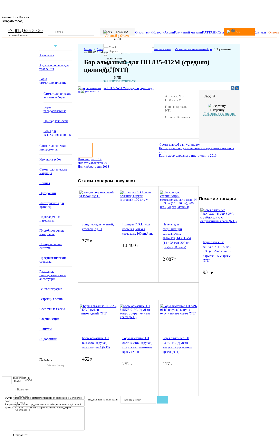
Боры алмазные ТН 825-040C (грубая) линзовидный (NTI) (96, 342)
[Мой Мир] (237, 88)
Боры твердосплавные (55, 109)
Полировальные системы (50, 246)
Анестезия (46, 55)
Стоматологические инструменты (53, 147)
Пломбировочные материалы (51, 232)
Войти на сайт (108, 65)
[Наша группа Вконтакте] (7, 380)
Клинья (44, 183)
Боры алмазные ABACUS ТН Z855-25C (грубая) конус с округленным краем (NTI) (217, 251)
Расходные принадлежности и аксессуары (52, 275)
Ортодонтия (47, 193)
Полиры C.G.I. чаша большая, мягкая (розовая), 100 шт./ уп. (137, 229)
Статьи (28, 379)
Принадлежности (56, 121)
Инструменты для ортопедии (51, 204)
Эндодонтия (48, 339)
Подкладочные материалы (49, 218)
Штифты (45, 329)
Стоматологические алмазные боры (57, 95)
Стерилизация (49, 319)
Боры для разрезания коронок (57, 132)
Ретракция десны (51, 299)
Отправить (20, 435)
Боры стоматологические (52, 80)
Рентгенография (50, 289)
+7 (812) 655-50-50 (25, 30)
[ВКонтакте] (232, 88)
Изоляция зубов (50, 159)
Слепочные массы (52, 309)
